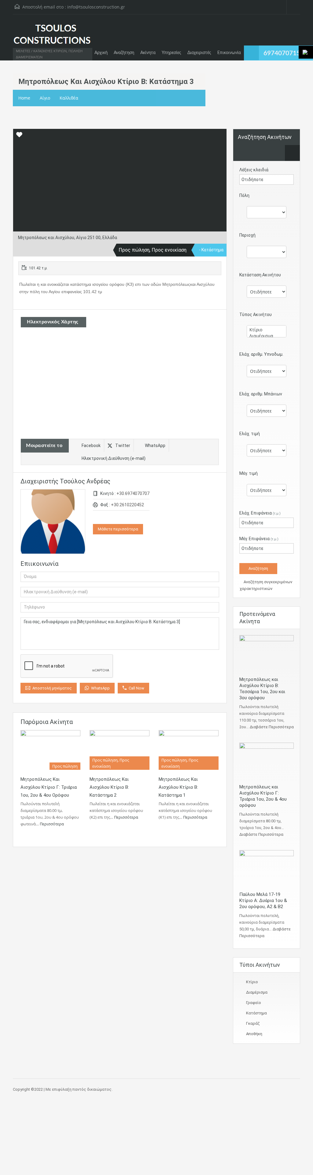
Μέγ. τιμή (248, 473)
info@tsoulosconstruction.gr (96, 7)
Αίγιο (45, 98)
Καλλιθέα (69, 98)
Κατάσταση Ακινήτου (260, 274)
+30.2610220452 (127, 504)
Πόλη (244, 195)
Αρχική (101, 53)
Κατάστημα (256, 1013)
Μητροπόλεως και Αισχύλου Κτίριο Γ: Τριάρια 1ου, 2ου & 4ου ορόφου (48, 787)
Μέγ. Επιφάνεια (258, 538)
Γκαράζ (253, 1023)
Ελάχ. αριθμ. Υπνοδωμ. (261, 354)
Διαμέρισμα (256, 992)
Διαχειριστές (199, 53)
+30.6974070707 (132, 493)
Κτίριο (252, 982)
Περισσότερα (52, 824)
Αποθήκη (254, 1033)
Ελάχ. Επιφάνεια (260, 513)
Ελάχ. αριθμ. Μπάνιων (260, 393)
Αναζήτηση (124, 53)
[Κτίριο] (266, 330)
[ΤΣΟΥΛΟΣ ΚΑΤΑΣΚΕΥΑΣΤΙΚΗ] (52, 37)
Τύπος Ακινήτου (255, 314)
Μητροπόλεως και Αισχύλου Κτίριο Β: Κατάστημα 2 (109, 787)
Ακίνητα (148, 53)
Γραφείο (253, 1002)
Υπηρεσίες (171, 53)
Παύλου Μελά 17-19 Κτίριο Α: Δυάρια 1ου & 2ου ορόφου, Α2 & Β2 (263, 900)
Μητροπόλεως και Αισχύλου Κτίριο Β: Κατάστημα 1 (178, 787)
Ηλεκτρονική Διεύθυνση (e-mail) (113, 458)
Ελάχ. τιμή (249, 433)
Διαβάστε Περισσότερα (272, 727)
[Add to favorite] (19, 136)
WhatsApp (155, 445)
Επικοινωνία (229, 53)
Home (24, 98)
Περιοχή (247, 235)
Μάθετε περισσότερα (118, 529)
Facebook (91, 445)
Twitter (122, 445)
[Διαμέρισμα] (266, 336)
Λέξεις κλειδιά (253, 169)
